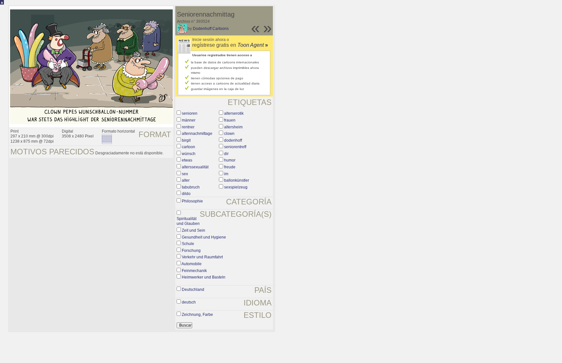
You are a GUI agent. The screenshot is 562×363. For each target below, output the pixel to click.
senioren (189, 113)
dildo (186, 193)
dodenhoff (233, 140)
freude (229, 167)
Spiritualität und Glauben (188, 221)
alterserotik (234, 113)
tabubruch (191, 187)
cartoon (188, 147)
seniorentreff (235, 147)
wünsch (188, 153)
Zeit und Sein (193, 230)
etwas (187, 160)
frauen (229, 120)
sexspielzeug (236, 187)
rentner (188, 127)
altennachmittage (197, 133)
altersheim (233, 127)
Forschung (191, 250)
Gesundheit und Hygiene (204, 237)
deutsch (189, 302)
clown (229, 133)
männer (188, 120)
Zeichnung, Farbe (197, 314)
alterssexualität (195, 167)
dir (226, 153)
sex (185, 174)
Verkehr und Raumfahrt (202, 257)
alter (186, 180)
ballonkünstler (236, 180)
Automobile (191, 264)
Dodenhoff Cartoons (211, 28)
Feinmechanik (194, 270)
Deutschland (193, 289)
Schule (188, 243)
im (226, 174)
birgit (186, 140)
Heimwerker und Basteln (203, 277)
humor (229, 160)
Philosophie (192, 201)
